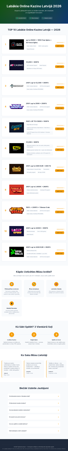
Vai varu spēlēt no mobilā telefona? (18, 424)
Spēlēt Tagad (60, 45)
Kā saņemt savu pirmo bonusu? (17, 417)
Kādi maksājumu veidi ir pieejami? (18, 430)
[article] (34, 44)
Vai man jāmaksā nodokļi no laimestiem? (19, 410)
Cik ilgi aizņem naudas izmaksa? (17, 403)
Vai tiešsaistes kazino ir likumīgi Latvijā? (19, 396)
